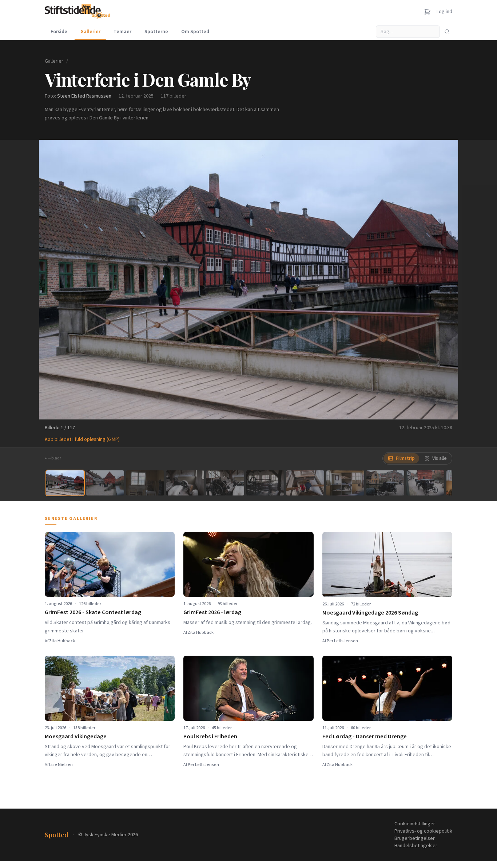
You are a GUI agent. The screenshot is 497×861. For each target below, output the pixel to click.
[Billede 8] (345, 482)
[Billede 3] (145, 482)
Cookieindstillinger (414, 824)
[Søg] (447, 32)
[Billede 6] (265, 482)
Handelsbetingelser (415, 845)
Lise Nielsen (61, 765)
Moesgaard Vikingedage (76, 736)
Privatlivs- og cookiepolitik (423, 831)
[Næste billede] (443, 279)
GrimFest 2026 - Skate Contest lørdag (93, 612)
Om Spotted (195, 31)
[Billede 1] (65, 482)
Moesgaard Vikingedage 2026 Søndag (370, 613)
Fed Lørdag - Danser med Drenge (364, 736)
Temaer (122, 31)
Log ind (444, 11)
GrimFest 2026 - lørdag (212, 612)
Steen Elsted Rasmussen (84, 96)
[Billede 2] (105, 482)
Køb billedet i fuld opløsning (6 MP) (82, 439)
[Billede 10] (425, 482)
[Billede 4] (185, 482)
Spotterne (156, 31)
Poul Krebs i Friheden (210, 736)
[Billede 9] (385, 482)
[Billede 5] (225, 482)
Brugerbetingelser (414, 838)
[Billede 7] (305, 482)
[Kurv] (427, 11)
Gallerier (90, 31)
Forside (59, 31)
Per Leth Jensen (342, 641)
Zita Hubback (62, 641)
